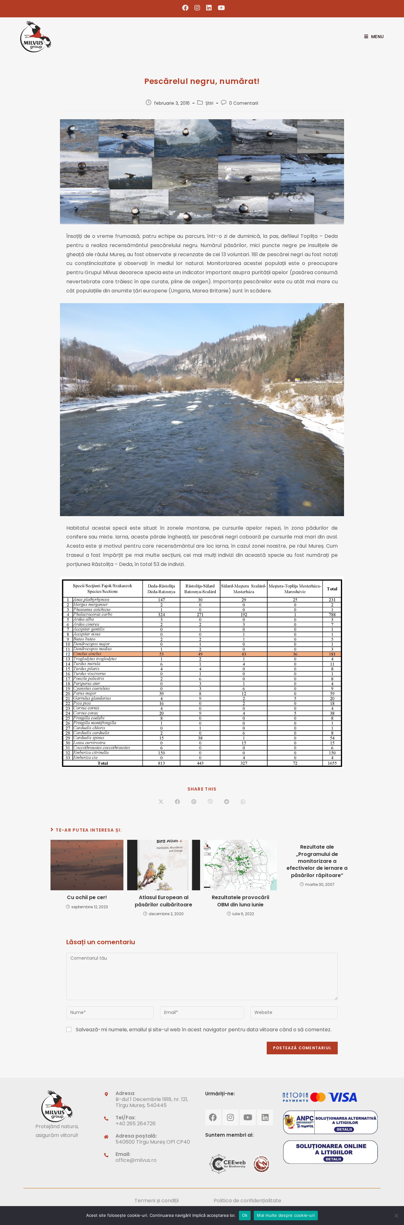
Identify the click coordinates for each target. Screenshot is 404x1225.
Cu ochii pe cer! (87, 897)
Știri (209, 103)
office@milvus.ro (136, 1160)
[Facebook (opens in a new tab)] (185, 8)
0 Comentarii (243, 103)
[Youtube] (248, 1117)
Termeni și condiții (156, 1200)
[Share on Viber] (210, 802)
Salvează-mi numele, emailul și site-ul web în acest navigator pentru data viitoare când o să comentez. (203, 1029)
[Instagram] (230, 1117)
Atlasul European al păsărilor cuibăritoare (163, 901)
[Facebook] (213, 1117)
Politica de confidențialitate (247, 1200)
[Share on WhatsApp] (243, 802)
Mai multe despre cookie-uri (286, 1215)
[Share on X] (161, 802)
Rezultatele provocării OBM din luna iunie (240, 901)
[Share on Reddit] (226, 802)
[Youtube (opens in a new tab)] (220, 8)
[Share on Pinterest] (193, 802)
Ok (245, 1215)
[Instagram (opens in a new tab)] (197, 8)
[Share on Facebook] (177, 802)
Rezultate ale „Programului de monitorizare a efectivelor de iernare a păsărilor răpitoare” (317, 861)
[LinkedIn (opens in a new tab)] (209, 8)
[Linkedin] (265, 1117)
